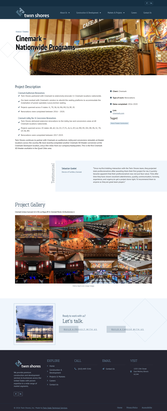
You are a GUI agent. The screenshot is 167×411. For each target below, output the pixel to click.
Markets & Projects (115, 12)
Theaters (25, 32)
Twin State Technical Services (55, 408)
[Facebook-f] (147, 3)
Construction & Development (87, 12)
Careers (134, 12)
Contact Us (147, 12)
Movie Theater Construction (119, 123)
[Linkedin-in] (151, 3)
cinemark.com (118, 113)
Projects (18, 32)
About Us (63, 12)
